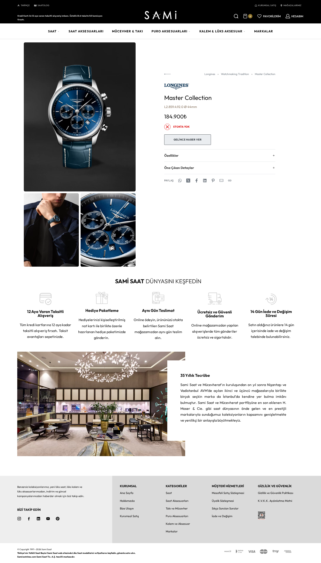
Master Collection (265, 74)
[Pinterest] (58, 519)
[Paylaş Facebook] (196, 180)
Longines (209, 74)
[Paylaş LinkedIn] (205, 180)
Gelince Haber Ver (188, 139)
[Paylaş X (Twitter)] (188, 180)
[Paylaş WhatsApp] (180, 180)
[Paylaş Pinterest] (213, 180)
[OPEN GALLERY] (80, 116)
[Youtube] (48, 519)
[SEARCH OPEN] (236, 16)
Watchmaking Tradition (235, 74)
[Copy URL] (230, 180)
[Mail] (221, 180)
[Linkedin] (38, 519)
